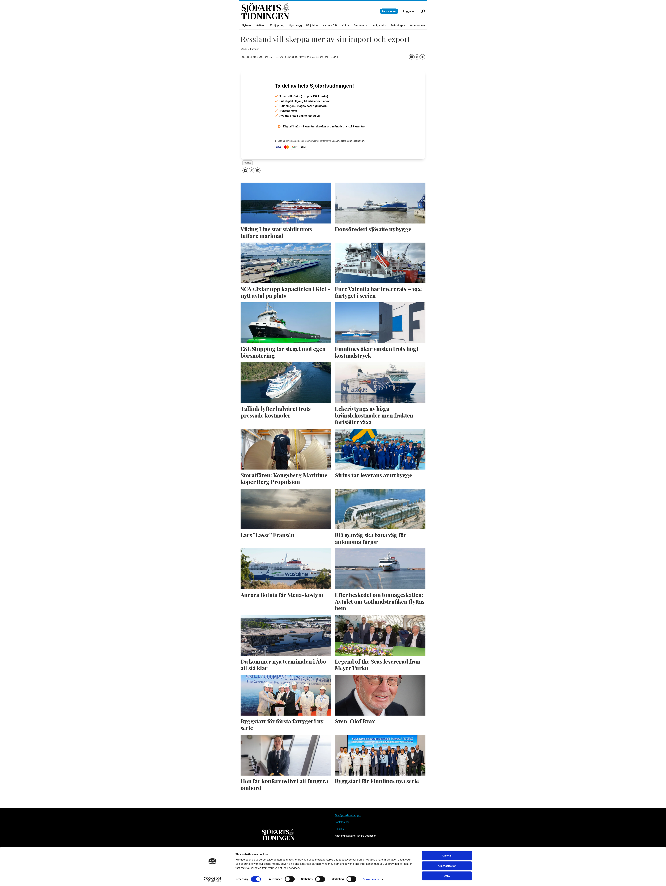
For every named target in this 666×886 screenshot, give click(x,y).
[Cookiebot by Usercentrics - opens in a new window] (212, 879)
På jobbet (312, 25)
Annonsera (360, 25)
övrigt (247, 177)
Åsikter (260, 25)
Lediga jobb (379, 25)
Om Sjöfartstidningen (348, 830)
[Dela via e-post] (422, 56)
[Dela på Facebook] (411, 56)
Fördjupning (277, 25)
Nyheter (247, 25)
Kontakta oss (417, 25)
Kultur (345, 25)
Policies (339, 843)
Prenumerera (389, 11)
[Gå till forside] (310, 11)
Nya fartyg (295, 25)
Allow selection (447, 865)
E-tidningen (398, 25)
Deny (447, 875)
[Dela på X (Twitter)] (417, 56)
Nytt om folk (330, 25)
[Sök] (423, 11)
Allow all (447, 855)
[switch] (290, 879)
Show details (371, 879)
